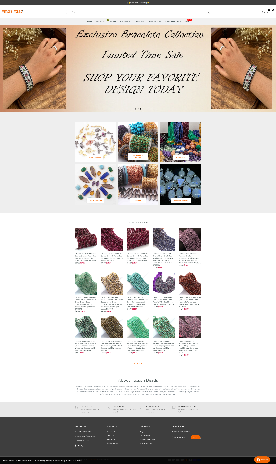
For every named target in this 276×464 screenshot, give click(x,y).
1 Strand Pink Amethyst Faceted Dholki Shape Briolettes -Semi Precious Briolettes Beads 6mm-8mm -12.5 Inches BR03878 (190, 258)
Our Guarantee (145, 436)
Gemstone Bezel (154, 21)
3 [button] (140, 109)
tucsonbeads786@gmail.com (86, 436)
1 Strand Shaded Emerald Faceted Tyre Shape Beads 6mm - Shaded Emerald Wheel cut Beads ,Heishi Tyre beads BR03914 (85, 345)
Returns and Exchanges (147, 439)
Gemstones (139, 21)
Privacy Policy (111, 432)
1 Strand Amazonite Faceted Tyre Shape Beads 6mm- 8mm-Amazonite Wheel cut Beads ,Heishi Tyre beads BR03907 (137, 302)
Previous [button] (5, 68)
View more (138, 363)
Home (89, 21)
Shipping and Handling (147, 443)
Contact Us (111, 439)
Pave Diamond (125, 21)
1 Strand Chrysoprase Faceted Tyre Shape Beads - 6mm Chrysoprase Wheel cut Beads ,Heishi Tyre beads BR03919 (163, 345)
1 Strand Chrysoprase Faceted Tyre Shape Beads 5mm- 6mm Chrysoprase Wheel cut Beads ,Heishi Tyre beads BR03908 (137, 345)
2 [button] (138, 109)
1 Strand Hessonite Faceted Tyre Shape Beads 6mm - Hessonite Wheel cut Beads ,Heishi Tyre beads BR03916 (190, 302)
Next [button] (271, 68)
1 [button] (135, 109)
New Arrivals (101, 21)
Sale (187, 21)
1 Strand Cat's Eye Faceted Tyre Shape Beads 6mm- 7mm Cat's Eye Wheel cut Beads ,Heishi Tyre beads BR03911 (111, 345)
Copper (113, 21)
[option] (138, 68)
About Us (110, 436)
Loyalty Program (112, 443)
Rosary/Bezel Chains (173, 21)
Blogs (141, 432)
